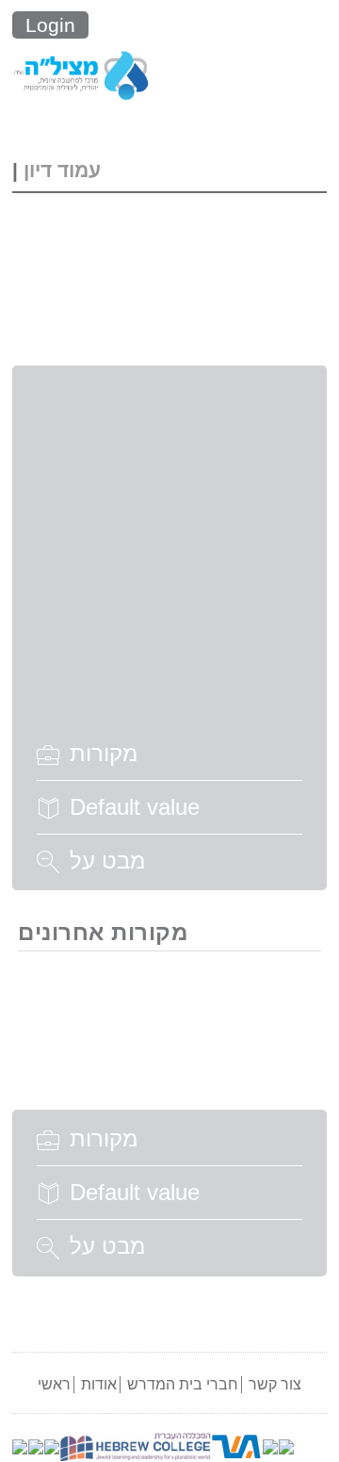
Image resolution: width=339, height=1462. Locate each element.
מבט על (107, 860)
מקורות (103, 753)
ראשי (54, 1384)
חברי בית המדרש (182, 1384)
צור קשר (275, 1384)
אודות (99, 1384)
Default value (135, 807)
